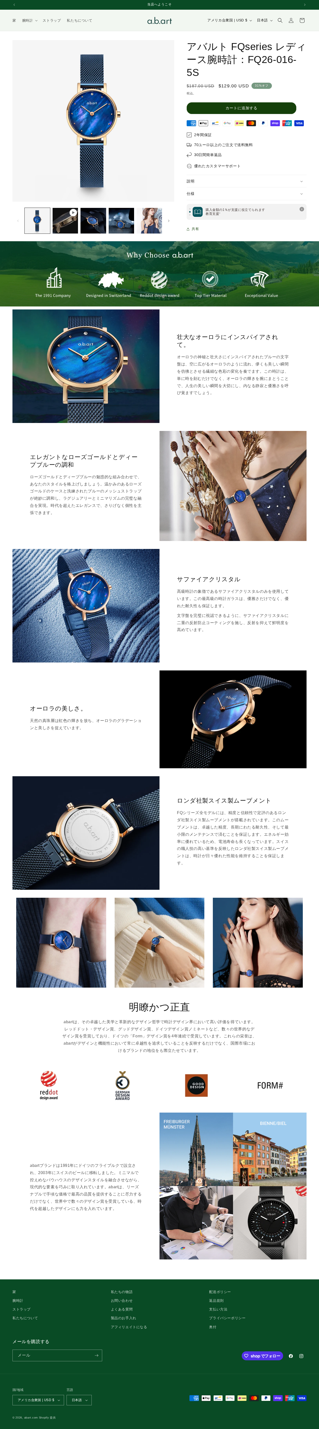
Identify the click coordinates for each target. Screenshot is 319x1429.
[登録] (96, 1355)
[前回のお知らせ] (14, 4)
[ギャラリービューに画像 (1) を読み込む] (37, 220)
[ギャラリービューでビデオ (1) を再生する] (65, 220)
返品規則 (216, 1301)
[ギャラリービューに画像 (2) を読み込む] (93, 220)
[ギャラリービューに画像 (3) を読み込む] (121, 220)
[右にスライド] (168, 220)
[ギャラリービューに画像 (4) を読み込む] (149, 220)
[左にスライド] (17, 220)
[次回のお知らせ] (304, 4)
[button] (29, 20)
